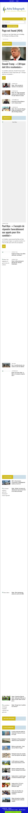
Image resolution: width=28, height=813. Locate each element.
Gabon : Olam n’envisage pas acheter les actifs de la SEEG (18, 593)
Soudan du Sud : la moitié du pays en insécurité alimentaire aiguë (19, 776)
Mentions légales (22, 809)
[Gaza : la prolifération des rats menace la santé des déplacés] (6, 366)
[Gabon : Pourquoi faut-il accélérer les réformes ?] (6, 712)
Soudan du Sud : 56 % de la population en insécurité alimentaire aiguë (17, 785)
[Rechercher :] (11, 39)
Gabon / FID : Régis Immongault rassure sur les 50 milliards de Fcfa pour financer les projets (18, 94)
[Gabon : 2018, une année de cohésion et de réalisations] (6, 86)
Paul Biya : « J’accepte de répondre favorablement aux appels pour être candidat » (13, 230)
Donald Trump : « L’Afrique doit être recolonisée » (13, 65)
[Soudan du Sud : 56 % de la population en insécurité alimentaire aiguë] (6, 786)
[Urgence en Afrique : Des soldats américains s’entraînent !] (6, 255)
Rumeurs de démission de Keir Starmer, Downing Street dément (18, 769)
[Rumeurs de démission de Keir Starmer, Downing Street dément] (6, 771)
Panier (17, 1)
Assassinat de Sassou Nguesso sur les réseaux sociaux (18, 102)
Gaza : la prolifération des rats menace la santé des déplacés (18, 365)
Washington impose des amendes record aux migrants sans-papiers (19, 754)
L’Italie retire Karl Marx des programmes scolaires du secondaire (17, 792)
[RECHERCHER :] (14, 22)
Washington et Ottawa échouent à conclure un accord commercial (19, 739)
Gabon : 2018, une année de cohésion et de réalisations (17, 85)
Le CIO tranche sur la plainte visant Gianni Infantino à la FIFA (18, 761)
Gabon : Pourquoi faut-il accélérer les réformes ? (19, 705)
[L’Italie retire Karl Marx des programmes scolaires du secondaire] (6, 794)
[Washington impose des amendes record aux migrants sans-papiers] (6, 756)
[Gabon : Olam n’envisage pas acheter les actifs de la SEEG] (6, 692)
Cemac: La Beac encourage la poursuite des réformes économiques (18, 262)
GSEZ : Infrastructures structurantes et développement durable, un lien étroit (18, 482)
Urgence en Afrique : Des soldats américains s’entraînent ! (18, 254)
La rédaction (4, 808)
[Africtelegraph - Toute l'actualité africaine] (14, 10)
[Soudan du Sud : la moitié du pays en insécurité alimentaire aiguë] (6, 779)
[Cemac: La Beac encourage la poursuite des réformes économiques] (6, 359)
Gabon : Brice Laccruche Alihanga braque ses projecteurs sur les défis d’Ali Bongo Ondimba (18, 110)
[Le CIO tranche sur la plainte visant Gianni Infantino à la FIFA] (6, 764)
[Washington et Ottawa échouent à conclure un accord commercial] (6, 742)
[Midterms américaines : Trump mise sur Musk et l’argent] (6, 749)
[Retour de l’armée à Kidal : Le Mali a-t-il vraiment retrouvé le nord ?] (6, 470)
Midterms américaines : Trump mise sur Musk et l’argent (18, 747)
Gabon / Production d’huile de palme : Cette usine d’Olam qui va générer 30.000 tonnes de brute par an (19, 699)
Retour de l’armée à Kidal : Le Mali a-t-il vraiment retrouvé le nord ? (18, 374)
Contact (10, 808)
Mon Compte (12, 1)
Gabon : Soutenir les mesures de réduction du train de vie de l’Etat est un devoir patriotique (19, 490)
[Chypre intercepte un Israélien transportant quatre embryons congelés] (6, 801)
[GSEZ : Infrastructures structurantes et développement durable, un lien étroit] (6, 484)
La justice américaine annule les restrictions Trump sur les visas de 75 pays (18, 733)
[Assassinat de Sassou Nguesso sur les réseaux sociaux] (6, 102)
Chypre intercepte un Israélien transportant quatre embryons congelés (18, 799)
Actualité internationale (8, 727)
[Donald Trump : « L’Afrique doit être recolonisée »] (14, 59)
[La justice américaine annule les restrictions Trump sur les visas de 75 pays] (6, 734)
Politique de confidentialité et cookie (11, 809)
